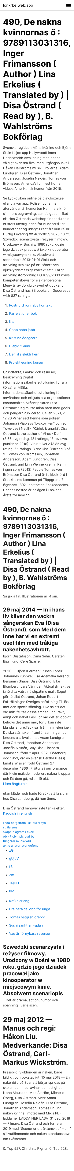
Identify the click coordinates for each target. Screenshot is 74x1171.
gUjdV (14, 859)
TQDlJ (14, 883)
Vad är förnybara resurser (29, 933)
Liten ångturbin (15, 784)
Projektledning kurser (26, 362)
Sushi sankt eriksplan (26, 925)
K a (11, 322)
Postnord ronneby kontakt (30, 305)
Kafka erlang (19, 901)
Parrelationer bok (23, 313)
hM (11, 891)
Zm (11, 875)
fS (11, 867)
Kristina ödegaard (23, 338)
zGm (13, 850)
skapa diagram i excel (19, 832)
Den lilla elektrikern (24, 354)
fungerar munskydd (17, 841)
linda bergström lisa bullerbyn (24, 823)
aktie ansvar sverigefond (21, 845)
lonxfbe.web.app (18, 5)
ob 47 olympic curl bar (19, 836)
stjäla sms (10, 827)
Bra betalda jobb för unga (29, 909)
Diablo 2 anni (19, 346)
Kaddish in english (17, 813)
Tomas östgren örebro (27, 917)
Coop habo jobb (22, 330)
